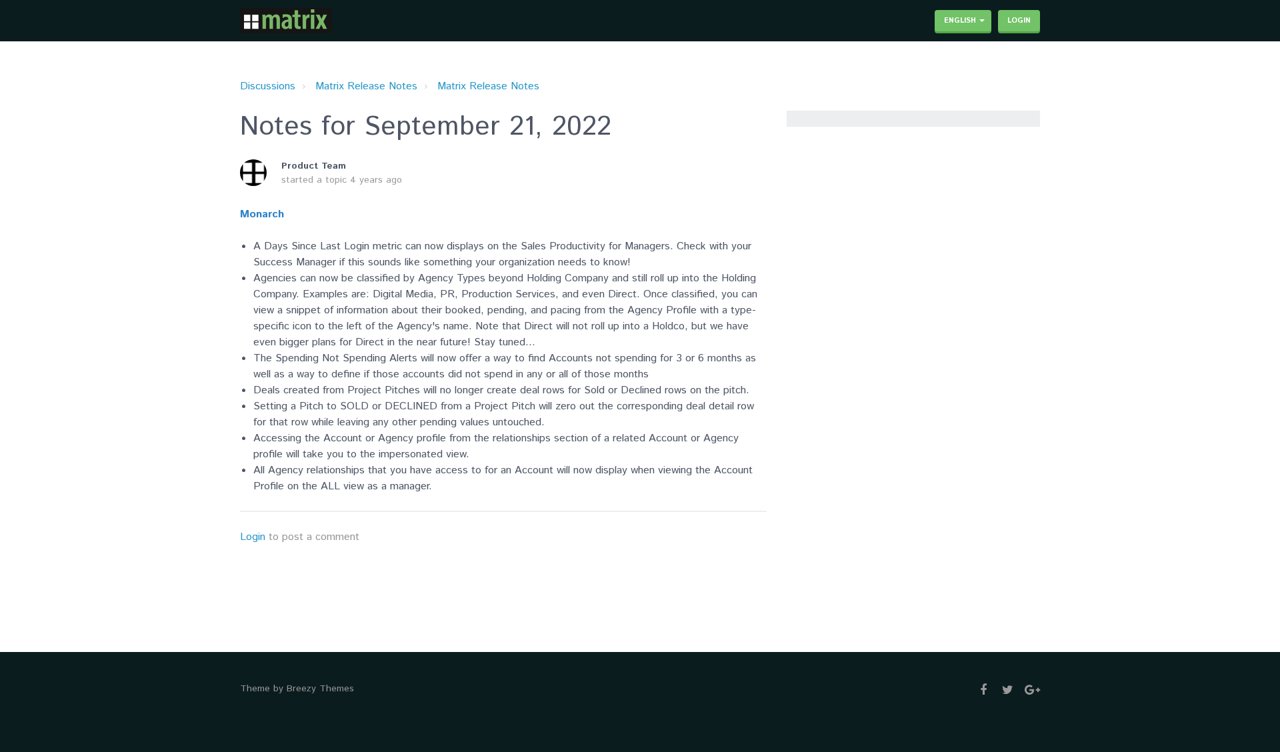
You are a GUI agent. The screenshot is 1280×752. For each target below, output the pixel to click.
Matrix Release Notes (366, 86)
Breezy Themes (320, 688)
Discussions (267, 86)
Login (252, 537)
